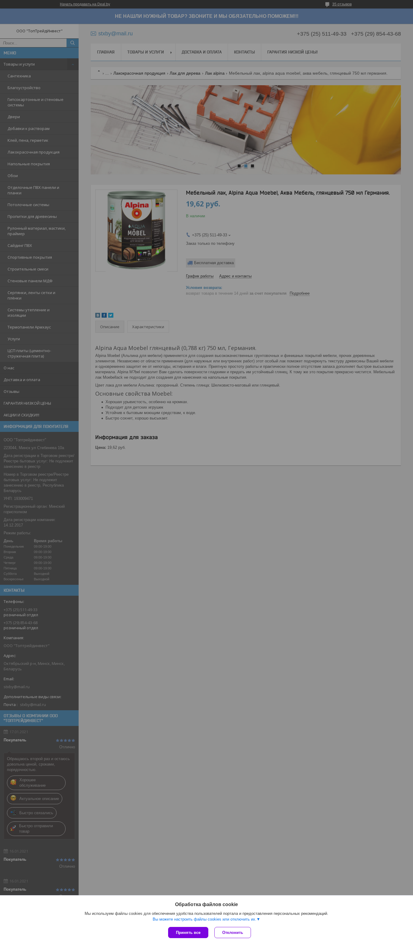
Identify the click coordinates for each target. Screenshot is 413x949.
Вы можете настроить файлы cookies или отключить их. (204, 919)
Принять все (188, 932)
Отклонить (232, 932)
